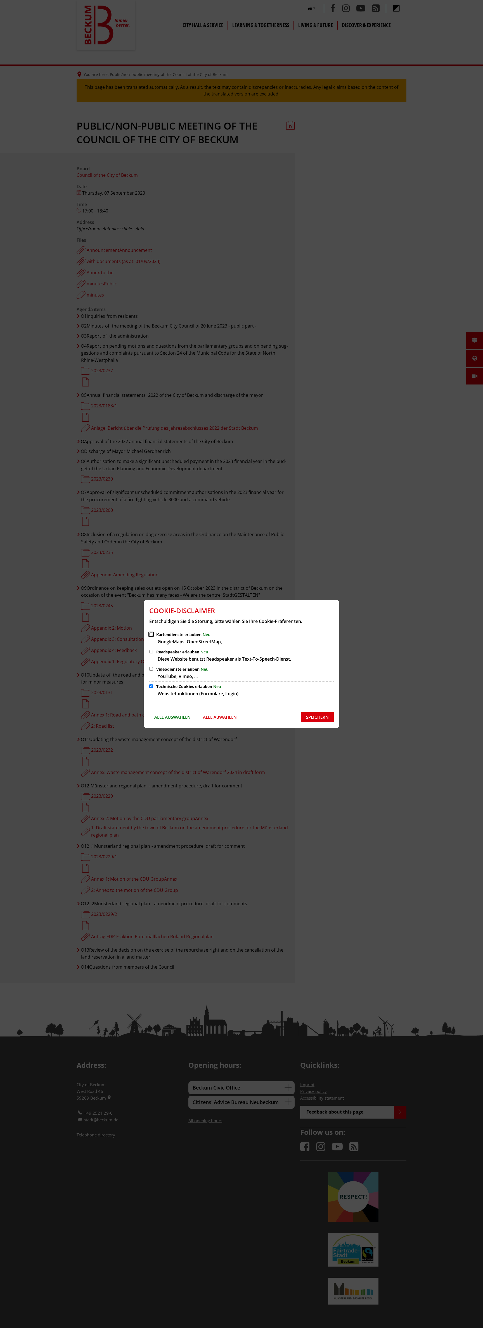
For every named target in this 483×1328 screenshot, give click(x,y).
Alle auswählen (172, 717)
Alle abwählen (220, 717)
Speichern (317, 717)
